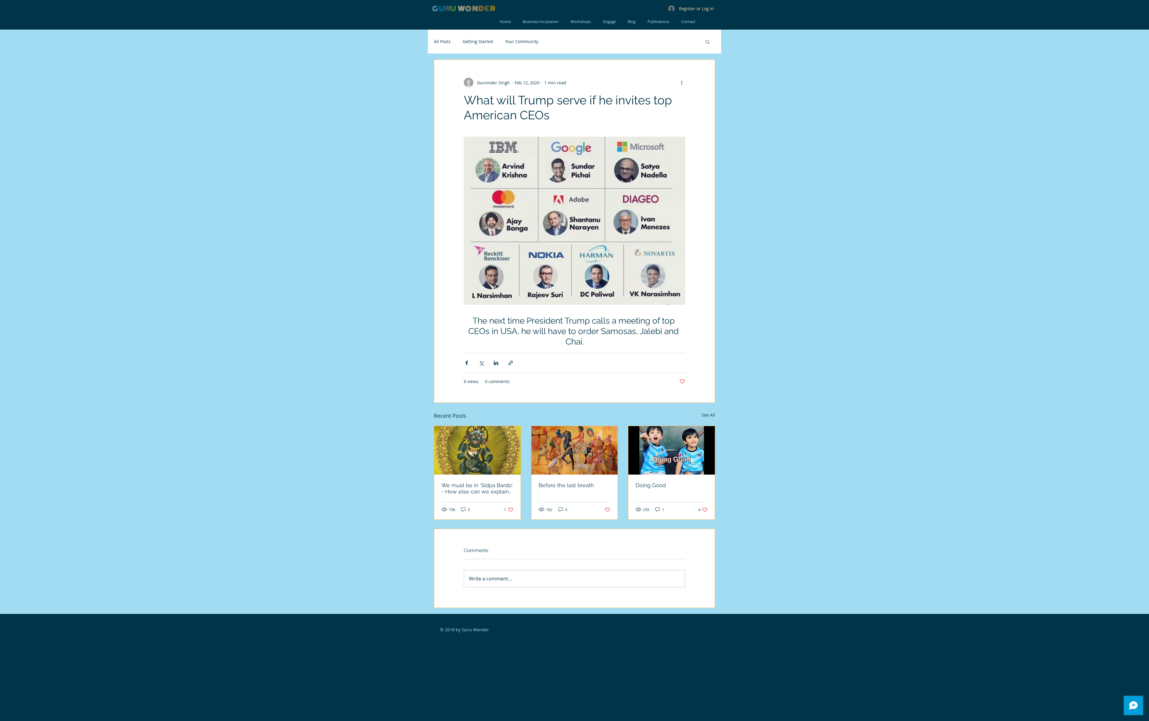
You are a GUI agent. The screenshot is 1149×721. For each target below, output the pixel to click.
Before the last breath (566, 485)
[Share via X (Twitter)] (481, 363)
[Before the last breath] (574, 450)
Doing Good (651, 485)
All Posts (442, 41)
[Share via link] (510, 363)
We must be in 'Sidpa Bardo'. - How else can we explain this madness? (477, 488)
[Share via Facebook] (466, 363)
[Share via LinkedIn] (496, 363)
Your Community (521, 41)
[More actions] (681, 82)
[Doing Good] (671, 450)
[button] (707, 41)
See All (708, 415)
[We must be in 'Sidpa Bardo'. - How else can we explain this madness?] (477, 450)
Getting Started (478, 41)
